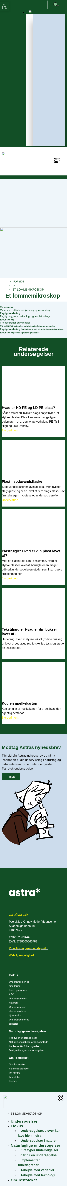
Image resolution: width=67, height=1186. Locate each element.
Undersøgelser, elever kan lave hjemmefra (17, 1011)
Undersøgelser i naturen (18, 1000)
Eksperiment (10, 430)
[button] (4, 6)
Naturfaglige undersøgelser (27, 1031)
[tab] (33, 309)
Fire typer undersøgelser (23, 1037)
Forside (18, 281)
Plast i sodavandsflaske (22, 481)
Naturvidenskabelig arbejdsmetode (28, 1041)
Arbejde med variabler (37, 1170)
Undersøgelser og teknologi (19, 1021)
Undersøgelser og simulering (19, 983)
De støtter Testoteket (15, 1074)
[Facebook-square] (44, 5)
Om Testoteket (17, 1064)
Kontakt (13, 1081)
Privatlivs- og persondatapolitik (28, 948)
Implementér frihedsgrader (24, 1046)
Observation (10, 500)
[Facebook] (12, 967)
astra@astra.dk (18, 914)
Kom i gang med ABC (18, 992)
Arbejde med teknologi (38, 1175)
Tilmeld (11, 776)
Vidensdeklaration (19, 1068)
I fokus (13, 975)
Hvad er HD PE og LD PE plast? (28, 408)
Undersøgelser (24, 1121)
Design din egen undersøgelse (26, 1050)
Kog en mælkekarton (19, 703)
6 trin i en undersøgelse (39, 1155)
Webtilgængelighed (21, 955)
